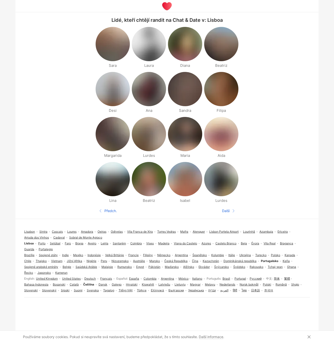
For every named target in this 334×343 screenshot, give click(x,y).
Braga (79, 243)
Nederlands (227, 284)
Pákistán (154, 267)
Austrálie (139, 261)
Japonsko (44, 272)
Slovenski (31, 290)
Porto (41, 243)
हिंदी (235, 290)
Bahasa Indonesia (36, 284)
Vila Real (270, 243)
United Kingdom (47, 278)
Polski (267, 284)
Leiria (104, 243)
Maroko (154, 261)
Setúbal (55, 243)
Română (281, 284)
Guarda (29, 249)
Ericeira (283, 231)
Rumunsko (124, 267)
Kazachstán (211, 261)
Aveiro (92, 243)
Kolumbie (217, 255)
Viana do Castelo (185, 243)
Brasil (226, 278)
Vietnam (56, 261)
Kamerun (61, 272)
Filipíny (148, 255)
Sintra (43, 231)
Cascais (57, 231)
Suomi (78, 290)
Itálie (231, 255)
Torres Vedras (166, 231)
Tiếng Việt (126, 290)
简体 (277, 278)
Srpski (65, 290)
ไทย (244, 290)
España (134, 278)
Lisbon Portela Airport (224, 231)
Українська (196, 290)
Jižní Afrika (74, 261)
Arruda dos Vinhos (36, 237)
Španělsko (199, 255)
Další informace (211, 337)
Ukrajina (245, 255)
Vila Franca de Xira (140, 231)
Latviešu (164, 284)
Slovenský (49, 290)
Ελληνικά (157, 290)
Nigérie (91, 261)
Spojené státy (48, 255)
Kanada (290, 255)
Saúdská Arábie (86, 267)
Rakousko (256, 267)
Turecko (261, 255)
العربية (224, 290)
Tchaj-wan (275, 267)
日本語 (255, 290)
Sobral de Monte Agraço (85, 237)
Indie (65, 255)
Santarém (119, 243)
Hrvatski (131, 284)
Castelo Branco (225, 243)
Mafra (184, 231)
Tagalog (108, 290)
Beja (244, 243)
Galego (117, 284)
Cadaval (59, 237)
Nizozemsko (120, 261)
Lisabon (29, 231)
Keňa (286, 261)
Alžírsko (188, 267)
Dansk (103, 284)
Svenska (93, 290)
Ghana (291, 267)
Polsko (275, 255)
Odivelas (117, 231)
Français (106, 278)
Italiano (197, 278)
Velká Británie (114, 255)
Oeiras (102, 231)
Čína (195, 261)
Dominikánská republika (239, 261)
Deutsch (90, 278)
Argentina (167, 278)
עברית (212, 290)
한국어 (268, 290)
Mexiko (78, 255)
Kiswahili (148, 284)
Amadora (87, 231)
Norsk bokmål (249, 284)
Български (176, 290)
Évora (255, 243)
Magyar (195, 284)
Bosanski (59, 284)
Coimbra (136, 243)
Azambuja (266, 231)
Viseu (150, 243)
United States (71, 278)
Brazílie (29, 255)
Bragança (286, 243)
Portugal (240, 278)
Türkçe (141, 290)
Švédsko (239, 267)
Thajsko (41, 261)
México (183, 278)
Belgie (67, 267)
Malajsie (107, 267)
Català (74, 284)
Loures (72, 231)
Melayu (210, 284)
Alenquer (199, 231)
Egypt (140, 267)
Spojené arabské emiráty (41, 267)
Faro (68, 243)
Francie (133, 255)
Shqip (295, 284)
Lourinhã (249, 231)
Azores (206, 243)
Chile (27, 261)
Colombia (150, 278)
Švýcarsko (221, 267)
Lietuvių (180, 284)
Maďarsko (172, 267)
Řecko (28, 272)
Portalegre (46, 249)
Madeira (163, 243)
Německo (163, 255)
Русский (256, 278)
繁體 (287, 278)
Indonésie (94, 255)
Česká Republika (176, 261)
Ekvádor (204, 267)
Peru (104, 261)
